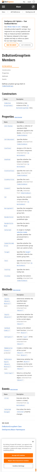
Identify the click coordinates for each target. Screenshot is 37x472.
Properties (5, 73)
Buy (24, 2)
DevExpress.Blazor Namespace (13, 430)
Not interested (26, 45)
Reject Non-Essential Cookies (18, 461)
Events (4, 79)
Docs (3, 12)
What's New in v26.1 (14, 27)
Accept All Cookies (18, 455)
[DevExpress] (8, 1)
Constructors (6, 70)
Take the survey (11, 45)
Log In (29, 2)
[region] (18, 455)
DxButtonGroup (8, 86)
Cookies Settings (18, 466)
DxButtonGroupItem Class (12, 426)
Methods (5, 76)
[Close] (33, 441)
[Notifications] (33, 1)
